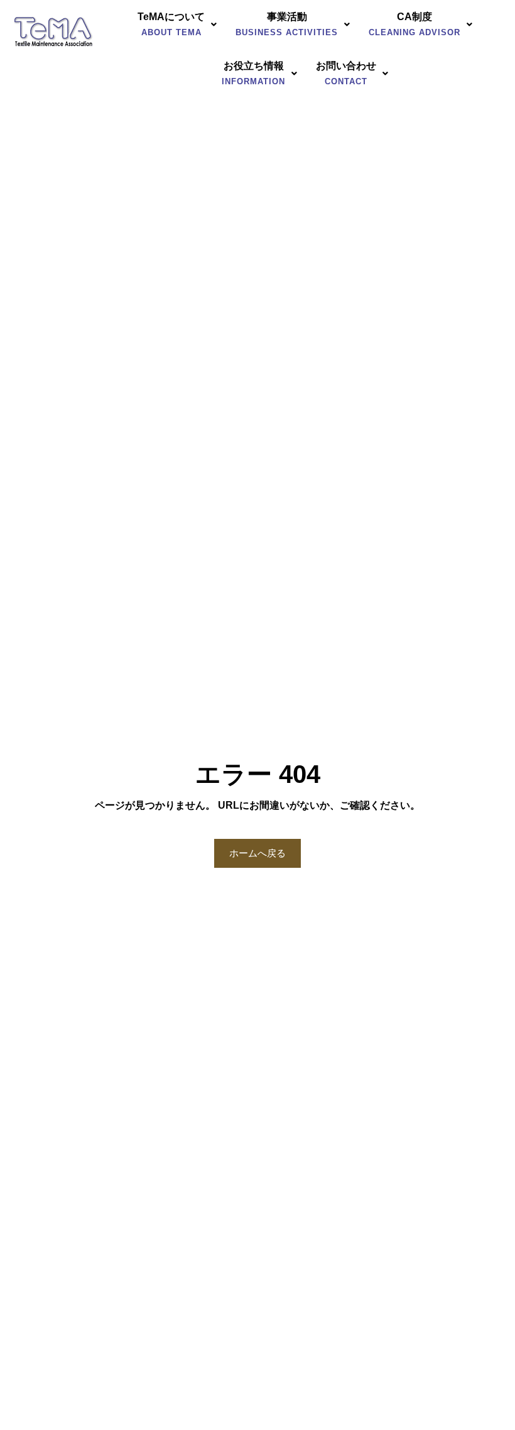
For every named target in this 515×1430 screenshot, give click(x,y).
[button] (177, 24)
